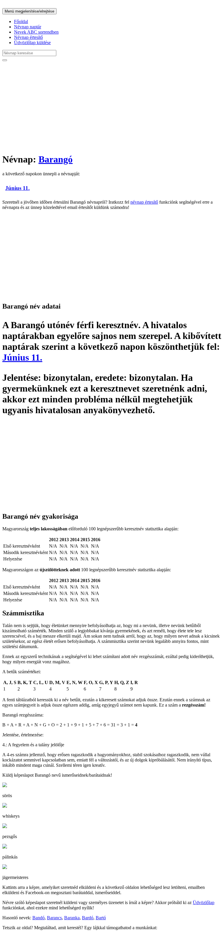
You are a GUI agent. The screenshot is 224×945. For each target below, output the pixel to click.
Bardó (87, 917)
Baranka (72, 917)
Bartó (101, 917)
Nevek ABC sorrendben (36, 32)
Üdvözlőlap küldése (32, 42)
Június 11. (17, 188)
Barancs (54, 917)
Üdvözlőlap (203, 902)
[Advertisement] (112, 107)
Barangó (55, 159)
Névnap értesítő (28, 37)
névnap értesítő (144, 202)
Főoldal (21, 21)
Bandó (38, 917)
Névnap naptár (27, 26)
